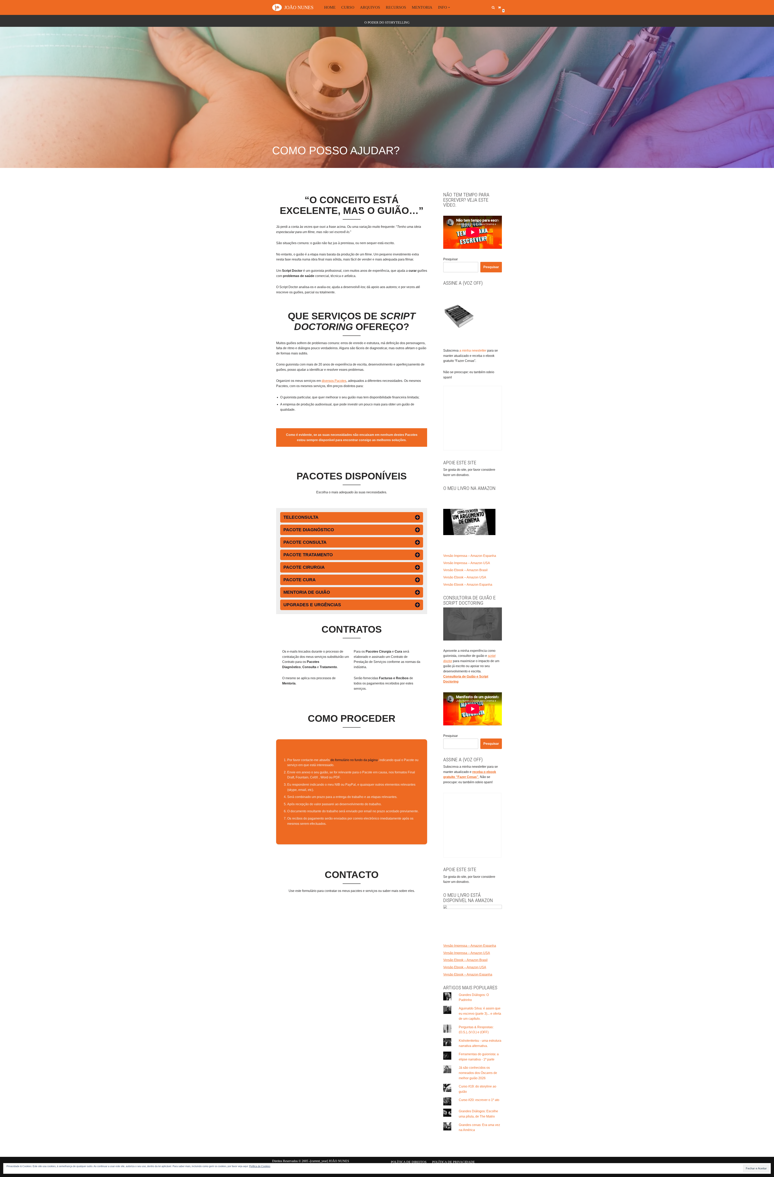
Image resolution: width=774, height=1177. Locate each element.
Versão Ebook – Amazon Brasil (465, 570)
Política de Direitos (409, 1162)
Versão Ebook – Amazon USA (464, 577)
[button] (449, 7)
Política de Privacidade (453, 1162)
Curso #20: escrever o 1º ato (479, 1100)
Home (330, 7)
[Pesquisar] (493, 7)
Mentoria (422, 7)
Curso (347, 7)
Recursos (396, 7)
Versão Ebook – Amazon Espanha (467, 584)
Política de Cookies (259, 1166)
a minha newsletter (472, 350)
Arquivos (370, 7)
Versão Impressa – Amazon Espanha (469, 555)
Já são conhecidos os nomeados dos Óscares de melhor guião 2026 (478, 1073)
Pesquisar (450, 259)
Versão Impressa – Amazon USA (466, 563)
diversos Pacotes (334, 380)
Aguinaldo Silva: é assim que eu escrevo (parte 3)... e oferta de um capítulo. (480, 1013)
